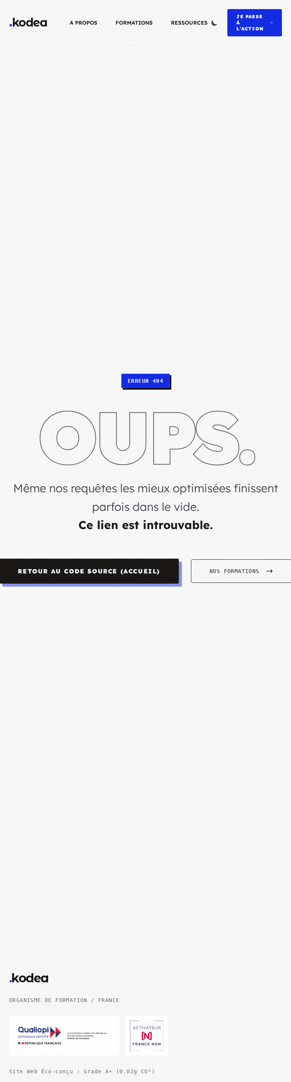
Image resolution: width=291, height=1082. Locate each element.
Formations (134, 22)
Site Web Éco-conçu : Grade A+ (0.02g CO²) (82, 1071)
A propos (83, 22)
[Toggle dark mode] (214, 23)
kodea (28, 22)
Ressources (189, 22)
